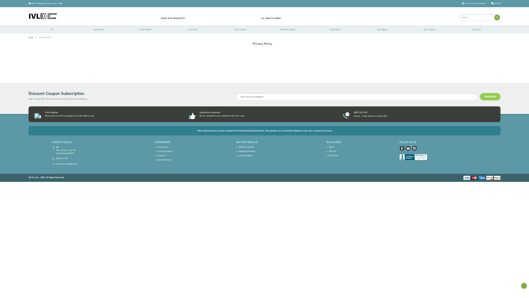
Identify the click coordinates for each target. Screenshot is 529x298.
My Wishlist (333, 155)
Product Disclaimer (164, 151)
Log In (467, 3)
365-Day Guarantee (246, 147)
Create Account (479, 3)
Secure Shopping (245, 155)
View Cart (333, 151)
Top (524, 286)
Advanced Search (164, 160)
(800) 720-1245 (62, 158)
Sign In (331, 147)
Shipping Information (247, 151)
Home (31, 37)
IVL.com (35, 177)
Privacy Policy (163, 147)
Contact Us (161, 155)
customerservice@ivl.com (66, 164)
